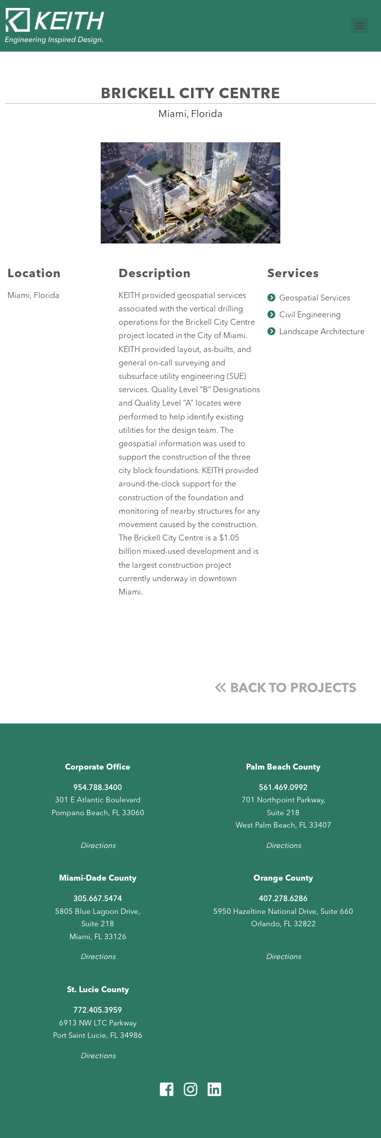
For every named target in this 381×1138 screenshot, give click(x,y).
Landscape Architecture (322, 332)
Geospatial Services (314, 298)
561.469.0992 (283, 788)
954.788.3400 (97, 788)
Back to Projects (291, 688)
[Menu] (360, 25)
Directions (98, 846)
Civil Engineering (310, 315)
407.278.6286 (283, 899)
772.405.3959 (97, 1011)
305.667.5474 (97, 899)
